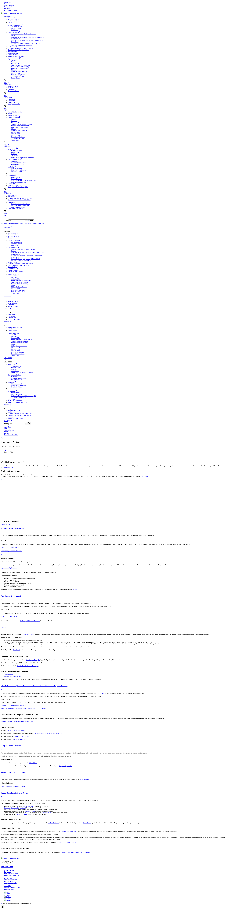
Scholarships (11, 100)
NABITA (76, 589)
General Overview (16, 150)
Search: (6, 220)
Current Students (9, 5)
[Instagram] (7, 895)
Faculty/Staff (7, 7)
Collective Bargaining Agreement (68, 842)
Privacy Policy (8, 878)
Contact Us (11, 173)
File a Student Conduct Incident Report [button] (27, 666)
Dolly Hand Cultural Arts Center (20, 204)
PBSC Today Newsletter (11, 10)
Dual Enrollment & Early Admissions (18, 50)
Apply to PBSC (12, 87)
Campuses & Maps (9, 870)
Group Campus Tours (17, 164)
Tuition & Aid (8, 97)
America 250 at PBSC (14, 195)
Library (13, 70)
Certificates (14, 30)
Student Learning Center (18, 74)
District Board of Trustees (18, 170)
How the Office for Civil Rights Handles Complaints (48, 733)
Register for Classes (13, 91)
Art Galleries (11, 196)
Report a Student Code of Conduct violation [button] (13, 786)
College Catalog (12, 46)
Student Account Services (18, 182)
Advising (13, 60)
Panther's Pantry (15, 133)
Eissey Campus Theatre (18, 207)
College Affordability (14, 104)
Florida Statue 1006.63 (28, 634)
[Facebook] (7, 893)
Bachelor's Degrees (16, 28)
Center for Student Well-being (19, 68)
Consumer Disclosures (10, 879)
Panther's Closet (15, 132)
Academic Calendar (13, 19)
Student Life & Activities (15, 112)
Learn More (144, 476)
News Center (11, 183)
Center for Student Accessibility (20, 67)
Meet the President (16, 168)
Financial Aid (11, 99)
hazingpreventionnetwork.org (12, 676)
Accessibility (7, 886)
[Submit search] (30, 220)
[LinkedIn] (7, 900)
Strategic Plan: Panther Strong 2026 (18, 187)
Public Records (8, 881)
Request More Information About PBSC (22, 157)
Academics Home (13, 18)
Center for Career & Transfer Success (21, 65)
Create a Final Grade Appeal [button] (9, 616)
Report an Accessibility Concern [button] (10, 547)
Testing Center (15, 78)
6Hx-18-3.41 (16, 650)
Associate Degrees (16, 26)
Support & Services (14, 59)
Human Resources (16, 179)
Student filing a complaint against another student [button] (14, 705)
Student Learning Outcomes (15, 56)
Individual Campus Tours (18, 162)
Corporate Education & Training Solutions (19, 198)
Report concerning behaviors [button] (9, 568)
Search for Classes (13, 54)
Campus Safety (15, 177)
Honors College (12, 51)
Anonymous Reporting (10, 883)
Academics (7, 16)
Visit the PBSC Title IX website (16, 730)
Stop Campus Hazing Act (33, 660)
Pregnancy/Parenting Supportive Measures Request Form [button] (17, 721)
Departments (12, 175)
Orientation (11, 89)
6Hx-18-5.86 (100, 693)
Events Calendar (12, 115)
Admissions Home (13, 86)
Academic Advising (13, 21)
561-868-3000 (7, 866)
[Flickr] (6, 892)
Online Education (13, 53)
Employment (7, 872)
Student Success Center (17, 76)
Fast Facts (14, 154)
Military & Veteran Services (19, 71)
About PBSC (8, 146)
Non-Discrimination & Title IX (13, 887)
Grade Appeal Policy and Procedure (30, 621)
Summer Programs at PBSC (15, 208)
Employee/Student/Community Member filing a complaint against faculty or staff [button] (23, 708)
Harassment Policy (9, 889)
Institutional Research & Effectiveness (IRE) (23, 180)
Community (7, 193)
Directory (7, 8)
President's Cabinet (16, 171)
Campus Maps (15, 161)
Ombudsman (87, 823)
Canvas (10, 22)
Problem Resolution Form (69, 831)
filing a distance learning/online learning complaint (76, 852)
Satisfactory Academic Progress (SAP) (15, 808)
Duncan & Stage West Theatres (20, 205)
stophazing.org (9, 674)
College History (15, 152)
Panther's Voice (15, 73)
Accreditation (15, 155)
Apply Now (7, 2)
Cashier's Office (15, 63)
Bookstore (14, 62)
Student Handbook (8, 467)
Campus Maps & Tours (15, 159)
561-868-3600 (33, 763)
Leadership (12, 167)
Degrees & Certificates (15, 25)
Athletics (10, 113)
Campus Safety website (65, 766)
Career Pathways (14, 32)
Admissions (7, 84)
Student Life (7, 110)
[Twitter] (7, 898)
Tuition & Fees (12, 102)
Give (5, 4)
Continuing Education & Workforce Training (20, 48)
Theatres (11, 202)
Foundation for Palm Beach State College (19, 200)
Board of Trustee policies (22, 736)
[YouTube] (7, 897)
